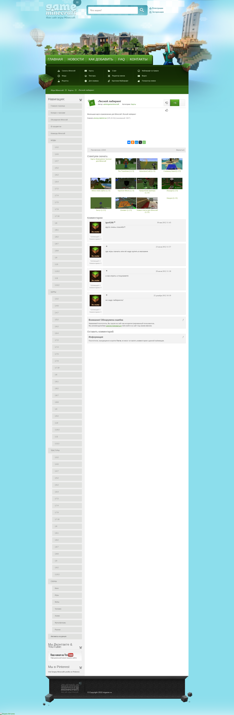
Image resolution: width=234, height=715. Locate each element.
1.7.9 (56, 209)
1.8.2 (56, 237)
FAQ (121, 59)
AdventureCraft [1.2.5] (147, 171)
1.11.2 (57, 285)
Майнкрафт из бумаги (150, 71)
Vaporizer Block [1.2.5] (126, 191)
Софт (114, 71)
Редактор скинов (118, 76)
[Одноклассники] (132, 142)
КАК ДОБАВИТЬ (101, 59)
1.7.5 (56, 202)
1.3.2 (56, 147)
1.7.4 (56, 195)
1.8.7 (56, 244)
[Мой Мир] (136, 142)
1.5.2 (56, 168)
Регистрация (157, 8)
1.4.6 (56, 154)
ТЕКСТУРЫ (55, 450)
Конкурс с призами (58, 113)
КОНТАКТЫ (138, 59)
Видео (144, 76)
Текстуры (92, 76)
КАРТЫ (53, 292)
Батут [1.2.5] (101, 210)
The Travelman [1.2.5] (126, 171)
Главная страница (58, 106)
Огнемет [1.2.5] (126, 210)
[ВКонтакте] (129, 142)
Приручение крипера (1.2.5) (147, 192)
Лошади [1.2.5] (172, 191)
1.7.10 (57, 216)
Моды (64, 76)
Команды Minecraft (58, 133)
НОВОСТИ (76, 59)
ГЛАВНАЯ (55, 59)
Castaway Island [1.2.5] (172, 171)
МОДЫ (53, 140)
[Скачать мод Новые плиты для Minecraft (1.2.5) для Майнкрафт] (147, 203)
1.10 (56, 264)
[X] (140, 142)
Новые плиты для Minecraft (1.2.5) (147, 211)
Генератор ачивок (149, 81)
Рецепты (65, 81)
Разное (58, 630)
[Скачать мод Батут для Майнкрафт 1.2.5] (100, 203)
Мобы (57, 602)
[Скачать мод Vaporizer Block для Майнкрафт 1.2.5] (125, 184)
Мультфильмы (60, 623)
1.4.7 (56, 161)
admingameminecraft (111, 104)
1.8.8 (56, 251)
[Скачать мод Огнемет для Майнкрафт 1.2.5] (125, 203)
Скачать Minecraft (68, 71)
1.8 (56, 223)
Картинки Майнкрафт (120, 81)
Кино (57, 588)
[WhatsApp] (144, 142)
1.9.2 (56, 416)
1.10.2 (57, 271)
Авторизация (158, 12)
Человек (58, 609)
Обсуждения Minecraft (59, 120)
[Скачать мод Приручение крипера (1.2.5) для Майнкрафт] (147, 184)
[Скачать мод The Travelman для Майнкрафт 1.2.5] (125, 164)
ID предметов (56, 127)
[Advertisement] (136, 131)
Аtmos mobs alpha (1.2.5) (101, 191)
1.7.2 (56, 189)
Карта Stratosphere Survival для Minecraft (101, 160)
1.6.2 (56, 175)
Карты (91, 71)
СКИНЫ (54, 581)
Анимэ (57, 616)
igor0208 (109, 222)
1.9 (56, 258)
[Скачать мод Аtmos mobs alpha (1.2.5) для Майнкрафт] (100, 184)
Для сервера (94, 81)
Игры (57, 595)
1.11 (56, 278)
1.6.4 (56, 182)
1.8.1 (56, 230)
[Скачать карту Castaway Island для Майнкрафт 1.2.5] (172, 164)
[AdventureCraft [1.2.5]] (147, 164)
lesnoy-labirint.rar (100, 118)
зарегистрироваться (114, 326)
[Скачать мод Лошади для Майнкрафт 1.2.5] (172, 184)
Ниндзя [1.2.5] (172, 198)
